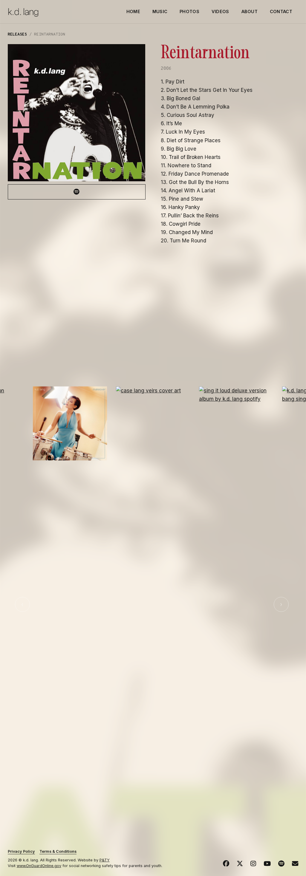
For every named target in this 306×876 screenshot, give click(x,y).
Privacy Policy (21, 851)
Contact (281, 11)
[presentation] (22, 604)
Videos (220, 11)
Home (133, 11)
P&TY (105, 860)
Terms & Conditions (57, 851)
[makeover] (70, 423)
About (249, 11)
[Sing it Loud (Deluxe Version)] (236, 610)
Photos (189, 11)
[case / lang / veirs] (153, 610)
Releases (17, 34)
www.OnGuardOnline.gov (39, 865)
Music (159, 11)
